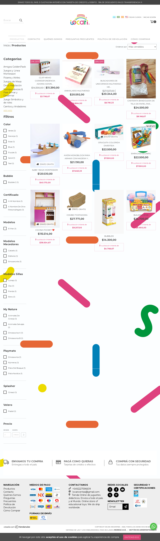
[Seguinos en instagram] (110, 489)
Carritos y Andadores (14, 106)
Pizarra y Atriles (11, 77)
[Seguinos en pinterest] (116, 495)
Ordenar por (121, 47)
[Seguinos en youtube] (122, 489)
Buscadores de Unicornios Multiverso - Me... (109, 84)
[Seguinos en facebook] (116, 489)
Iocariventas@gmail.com (86, 491)
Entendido (132, 537)
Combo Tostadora (77, 215)
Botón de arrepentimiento (143, 530)
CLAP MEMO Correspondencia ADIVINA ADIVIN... (45, 80)
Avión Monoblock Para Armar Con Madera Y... (77, 157)
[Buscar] (21, 20)
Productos (17, 39)
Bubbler (109, 236)
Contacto (34, 39)
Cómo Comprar (140, 39)
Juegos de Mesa (12, 81)
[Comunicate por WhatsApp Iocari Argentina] (153, 526)
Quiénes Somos (53, 39)
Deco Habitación (12, 85)
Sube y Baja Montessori (45, 170)
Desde (6, 430)
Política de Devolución (112, 39)
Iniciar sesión (149, 17)
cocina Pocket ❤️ (45, 230)
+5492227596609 (81, 488)
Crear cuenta (135, 17)
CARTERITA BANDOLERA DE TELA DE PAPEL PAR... (141, 102)
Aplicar (23, 434)
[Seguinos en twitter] (110, 495)
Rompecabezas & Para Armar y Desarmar (13, 92)
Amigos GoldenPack (14, 66)
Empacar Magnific (141, 153)
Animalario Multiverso (77, 91)
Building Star (141, 215)
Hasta (15, 430)
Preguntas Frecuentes (80, 39)
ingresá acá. (120, 530)
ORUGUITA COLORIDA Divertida (109, 144)
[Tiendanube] (17, 528)
